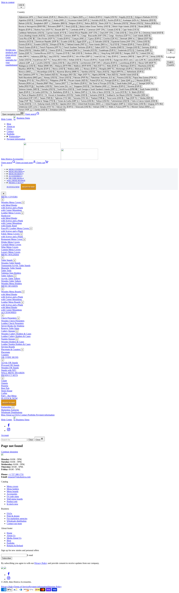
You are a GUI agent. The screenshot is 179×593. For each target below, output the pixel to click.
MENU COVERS (15, 169)
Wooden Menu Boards (11, 292)
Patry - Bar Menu (9, 396)
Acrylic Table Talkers (10, 278)
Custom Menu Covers (11, 250)
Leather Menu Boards (11, 302)
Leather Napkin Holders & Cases (15, 344)
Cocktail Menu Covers (11, 245)
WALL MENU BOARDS (16, 180)
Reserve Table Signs (10, 328)
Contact (10, 131)
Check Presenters (9, 318)
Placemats (5, 352)
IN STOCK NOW (21, 187)
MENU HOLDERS (16, 171)
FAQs (9, 129)
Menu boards (12, 491)
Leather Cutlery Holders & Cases (15, 336)
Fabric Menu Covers (10, 234)
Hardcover (5, 216)
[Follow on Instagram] (8, 430)
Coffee (4, 393)
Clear (31, 440)
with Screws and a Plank (12, 208)
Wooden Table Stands (10, 263)
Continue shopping (9, 452)
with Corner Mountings (11, 210)
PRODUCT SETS (15, 183)
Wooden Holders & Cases (12, 342)
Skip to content (7, 2)
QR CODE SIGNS (15, 178)
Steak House (6, 391)
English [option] (170, 62)
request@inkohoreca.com (19, 477)
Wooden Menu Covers (11, 202)
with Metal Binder (9, 205)
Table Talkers (7, 276)
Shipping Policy (54, 586)
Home (9, 533)
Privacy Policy (40, 563)
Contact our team (14, 523)
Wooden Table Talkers (11, 281)
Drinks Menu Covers (10, 242)
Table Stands (7, 260)
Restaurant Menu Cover (12, 239)
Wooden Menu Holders (11, 283)
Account (5, 435)
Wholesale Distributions (11, 412)
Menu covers (12, 486)
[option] (26, 17)
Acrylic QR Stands (9, 363)
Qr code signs (13, 496)
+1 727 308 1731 (16, 474)
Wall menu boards (15, 499)
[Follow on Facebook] (8, 426)
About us (11, 126)
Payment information (16, 139)
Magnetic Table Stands (11, 268)
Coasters (5, 355)
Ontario (4, 383)
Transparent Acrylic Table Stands (15, 265)
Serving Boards (8, 347)
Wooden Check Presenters (12, 321)
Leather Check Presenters (12, 323)
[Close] (3, 194)
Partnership (14, 136)
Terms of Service (21, 586)
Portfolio (10, 134)
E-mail (30, 555)
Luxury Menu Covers (10, 252)
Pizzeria (4, 386)
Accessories (12, 494)
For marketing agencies (17, 518)
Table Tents (6, 270)
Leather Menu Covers (11, 213)
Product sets (12, 501)
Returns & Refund (15, 545)
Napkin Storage (8, 339)
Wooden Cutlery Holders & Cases (16, 334)
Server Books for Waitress (12, 326)
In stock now (12, 504)
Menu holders (13, 489)
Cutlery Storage (8, 331)
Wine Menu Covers (9, 247)
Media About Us (14, 538)
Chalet (4, 381)
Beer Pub (5, 388)
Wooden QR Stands (10, 368)
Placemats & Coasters (11, 349)
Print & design (13, 516)
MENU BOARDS (15, 174)
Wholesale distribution (16, 521)
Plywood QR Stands (10, 365)
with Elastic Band (9, 226)
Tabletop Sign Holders (11, 273)
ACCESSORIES (15, 176)
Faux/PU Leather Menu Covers (15, 228)
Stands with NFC (9, 370)
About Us (11, 535)
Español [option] (170, 65)
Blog (9, 124)
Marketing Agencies (10, 410)
